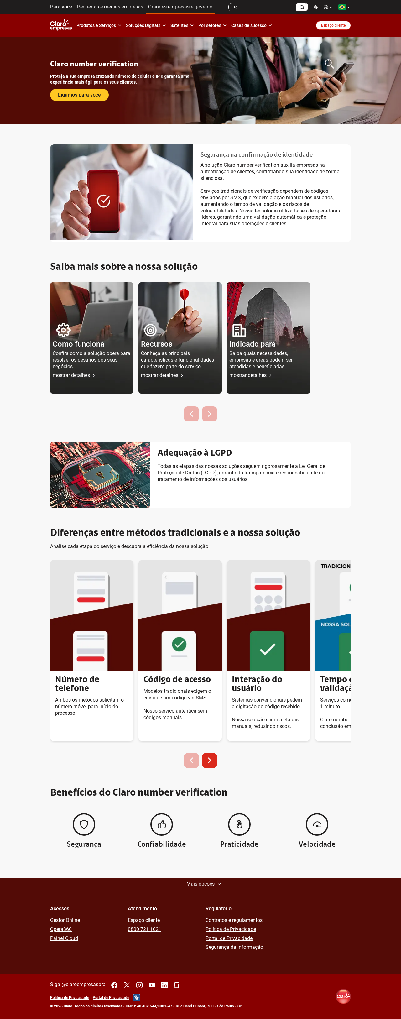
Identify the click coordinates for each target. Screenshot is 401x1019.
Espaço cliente (333, 25)
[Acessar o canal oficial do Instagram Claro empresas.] (139, 985)
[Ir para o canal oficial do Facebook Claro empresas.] (114, 985)
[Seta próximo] (209, 760)
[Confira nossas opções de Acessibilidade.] (328, 7)
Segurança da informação (234, 947)
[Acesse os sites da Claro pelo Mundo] (344, 7)
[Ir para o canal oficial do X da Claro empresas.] (127, 985)
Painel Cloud (64, 938)
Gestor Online (65, 920)
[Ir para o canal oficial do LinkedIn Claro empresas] (164, 985)
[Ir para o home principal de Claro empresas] (62, 25)
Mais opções (200, 884)
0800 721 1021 (144, 929)
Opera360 (61, 929)
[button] (91, 338)
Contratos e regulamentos (234, 920)
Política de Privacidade (231, 929)
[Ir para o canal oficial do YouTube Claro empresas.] (152, 985)
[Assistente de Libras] (316, 7)
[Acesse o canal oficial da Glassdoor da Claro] (177, 985)
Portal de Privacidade (229, 938)
